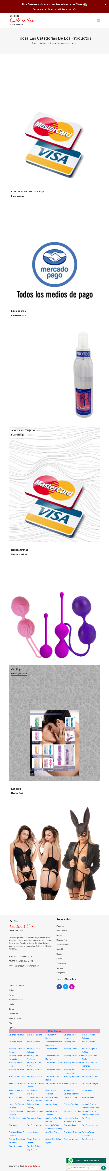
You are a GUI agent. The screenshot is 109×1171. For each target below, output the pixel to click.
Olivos (11, 1009)
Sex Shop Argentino (35, 1125)
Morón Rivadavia (16, 1000)
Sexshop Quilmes (32, 1166)
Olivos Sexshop (70, 1097)
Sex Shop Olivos (52, 1132)
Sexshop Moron (15, 1042)
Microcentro (61, 940)
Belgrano (60, 935)
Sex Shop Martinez (90, 1125)
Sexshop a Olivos (89, 1139)
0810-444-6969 (25, 961)
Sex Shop (86, 1118)
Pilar (10, 1023)
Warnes (59, 968)
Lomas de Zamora (16, 986)
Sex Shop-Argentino (72, 1132)
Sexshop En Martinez (91, 1070)
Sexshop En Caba (71, 1083)
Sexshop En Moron (53, 1070)
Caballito (60, 949)
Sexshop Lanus (51, 1049)
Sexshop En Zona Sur (73, 1056)
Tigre (11, 1028)
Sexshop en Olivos (16, 1070)
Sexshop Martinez (90, 1042)
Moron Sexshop (88, 1090)
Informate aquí (18, 315)
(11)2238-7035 (25, 957)
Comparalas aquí (19, 554)
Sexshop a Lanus (71, 1139)
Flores (59, 959)
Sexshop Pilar (69, 1042)
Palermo (60, 926)
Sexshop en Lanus (35, 1076)
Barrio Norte (61, 931)
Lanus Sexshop (33, 1132)
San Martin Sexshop (17, 1118)
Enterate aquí (17, 196)
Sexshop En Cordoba (17, 1083)
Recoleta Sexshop (35, 1111)
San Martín (13, 1014)
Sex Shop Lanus (70, 1125)
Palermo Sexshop (89, 1097)
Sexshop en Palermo (72, 1063)
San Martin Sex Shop (72, 1111)
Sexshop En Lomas (17, 1076)
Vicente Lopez (15, 1018)
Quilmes (12, 990)
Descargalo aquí (19, 674)
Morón (11, 995)
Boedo (59, 954)
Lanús (11, 1004)
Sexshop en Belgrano (91, 1083)
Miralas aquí (17, 793)
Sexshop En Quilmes (54, 1063)
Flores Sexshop (15, 1146)
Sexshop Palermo (16, 1035)
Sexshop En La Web (90, 1076)
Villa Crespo (61, 963)
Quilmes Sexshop (52, 1104)
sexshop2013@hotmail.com (27, 966)
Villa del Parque (63, 945)
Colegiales (60, 973)
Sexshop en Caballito (54, 1083)
